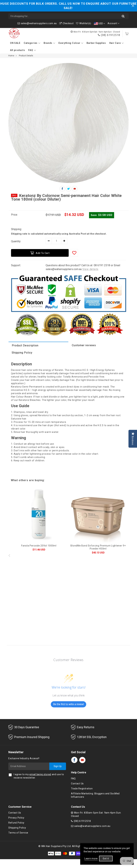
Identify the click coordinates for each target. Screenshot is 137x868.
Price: (14, 214)
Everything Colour (69, 43)
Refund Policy (16, 822)
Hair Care (115, 43)
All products (17, 50)
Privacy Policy (16, 817)
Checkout (68, 23)
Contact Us (77, 783)
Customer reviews (84, 345)
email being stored (40, 774)
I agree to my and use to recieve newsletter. (39, 776)
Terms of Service (18, 832)
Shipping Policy (22, 352)
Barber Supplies (96, 43)
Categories (30, 43)
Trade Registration (82, 788)
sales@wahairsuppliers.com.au (39, 23)
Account (113, 23)
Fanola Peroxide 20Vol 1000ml (38, 545)
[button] (127, 555)
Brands (48, 43)
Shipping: (16, 229)
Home (11, 55)
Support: (16, 265)
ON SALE (15, 43)
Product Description (25, 345)
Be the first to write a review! (68, 704)
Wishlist (85, 23)
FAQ (30, 50)
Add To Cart (43, 253)
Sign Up (58, 766)
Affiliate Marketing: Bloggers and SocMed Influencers (95, 795)
